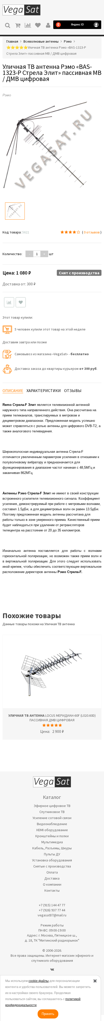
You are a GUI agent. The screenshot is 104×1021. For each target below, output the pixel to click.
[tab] (13, 390)
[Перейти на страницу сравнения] (28, 24)
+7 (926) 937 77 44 (52, 910)
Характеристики (44, 390)
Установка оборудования (52, 860)
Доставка (52, 878)
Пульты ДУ (52, 854)
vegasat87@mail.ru (52, 915)
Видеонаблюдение (52, 824)
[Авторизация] (48, 24)
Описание (13, 390)
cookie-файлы (39, 981)
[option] (15, 211)
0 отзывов (92, 232)
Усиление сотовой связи (52, 818)
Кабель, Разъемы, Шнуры (52, 848)
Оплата (52, 872)
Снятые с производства (52, 866)
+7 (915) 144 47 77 (52, 905)
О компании (52, 884)
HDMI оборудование (52, 830)
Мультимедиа (52, 842)
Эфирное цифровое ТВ (52, 805)
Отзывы (73, 390)
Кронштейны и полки (52, 836)
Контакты (52, 890)
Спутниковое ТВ (52, 811)
